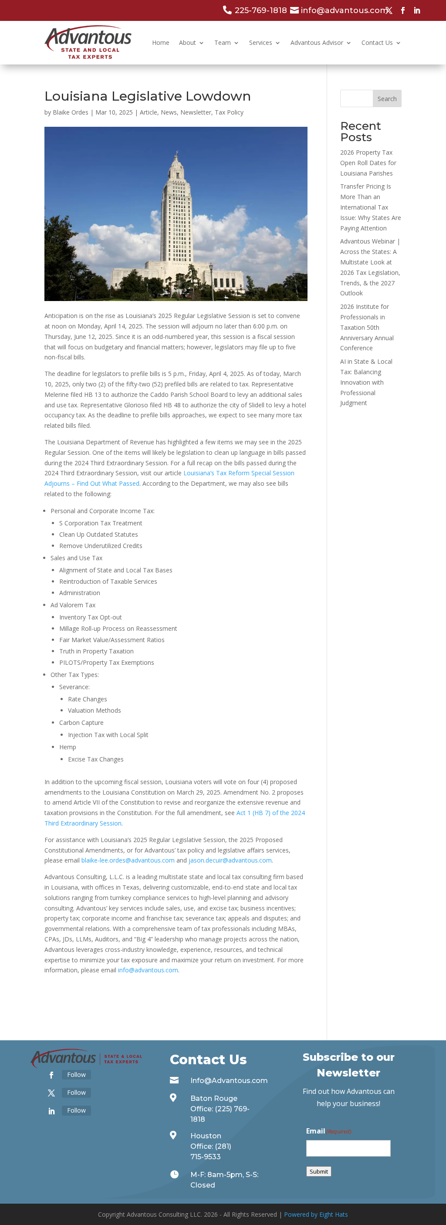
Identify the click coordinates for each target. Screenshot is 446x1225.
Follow (76, 1074)
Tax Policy (229, 112)
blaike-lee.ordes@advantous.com (128, 860)
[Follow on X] (389, 10)
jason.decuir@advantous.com (230, 860)
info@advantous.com (148, 970)
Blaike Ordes (70, 112)
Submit (319, 1171)
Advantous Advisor (317, 42)
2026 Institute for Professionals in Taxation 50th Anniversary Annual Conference (367, 327)
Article (148, 112)
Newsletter (195, 112)
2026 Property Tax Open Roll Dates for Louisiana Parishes (368, 162)
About (187, 42)
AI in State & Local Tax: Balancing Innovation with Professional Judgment (366, 382)
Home (160, 42)
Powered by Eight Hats (316, 1214)
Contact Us (377, 42)
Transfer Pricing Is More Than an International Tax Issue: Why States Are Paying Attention (370, 207)
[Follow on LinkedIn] (417, 10)
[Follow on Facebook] (403, 10)
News (169, 112)
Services (260, 42)
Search (387, 99)
